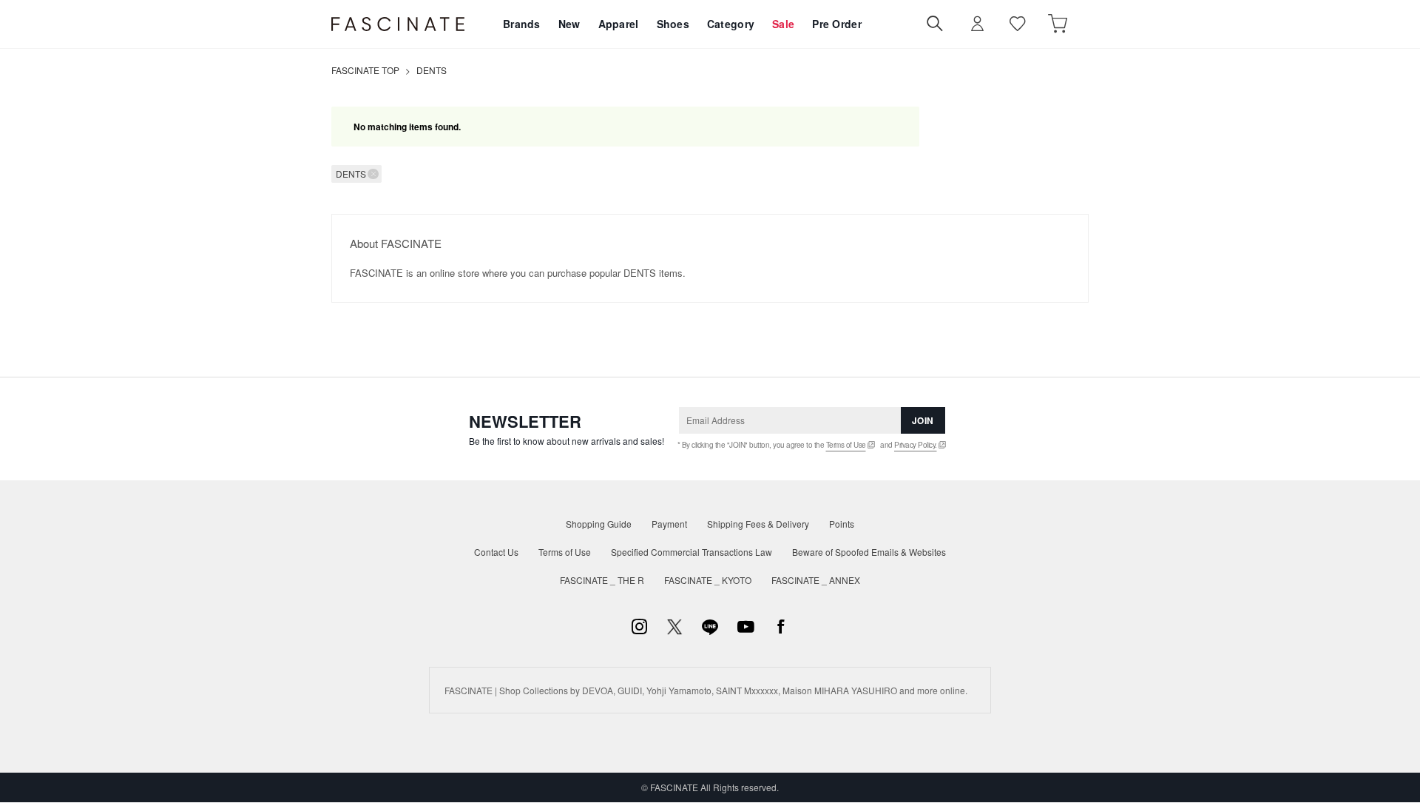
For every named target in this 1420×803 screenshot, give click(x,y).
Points (841, 523)
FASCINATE (397, 24)
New (569, 23)
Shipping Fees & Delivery (758, 523)
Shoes (673, 23)
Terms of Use (846, 445)
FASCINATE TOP (365, 70)
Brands (522, 23)
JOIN (923, 420)
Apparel (618, 23)
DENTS (431, 70)
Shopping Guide (599, 523)
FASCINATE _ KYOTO (707, 580)
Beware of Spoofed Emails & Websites (869, 551)
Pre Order (837, 23)
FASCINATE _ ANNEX (815, 580)
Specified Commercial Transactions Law (691, 551)
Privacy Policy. (915, 445)
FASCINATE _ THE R (602, 580)
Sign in (978, 24)
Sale (783, 23)
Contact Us (496, 551)
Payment (669, 523)
